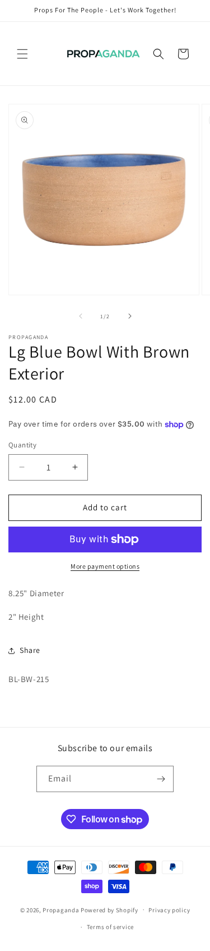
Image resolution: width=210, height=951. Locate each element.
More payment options (105, 566)
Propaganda (61, 909)
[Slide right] (130, 316)
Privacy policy (169, 910)
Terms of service (110, 927)
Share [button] (30, 650)
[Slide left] (80, 316)
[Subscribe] (160, 779)
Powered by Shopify (109, 909)
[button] (22, 54)
